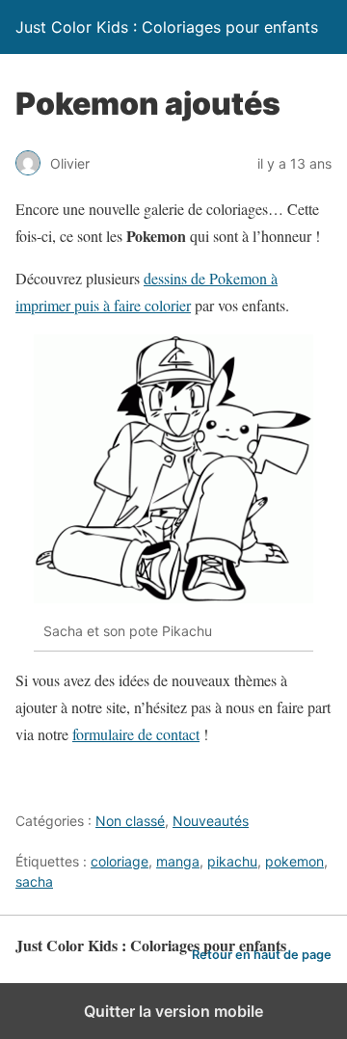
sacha (34, 881)
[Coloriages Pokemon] (173, 597)
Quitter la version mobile (173, 1011)
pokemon (294, 861)
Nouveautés (211, 821)
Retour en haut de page (262, 954)
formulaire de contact (136, 734)
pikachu (232, 861)
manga (178, 861)
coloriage (119, 861)
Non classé (130, 821)
